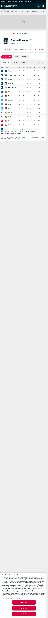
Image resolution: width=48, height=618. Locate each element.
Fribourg (11, 79)
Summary (6, 49)
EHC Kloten (12, 87)
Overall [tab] (6, 63)
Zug (9, 71)
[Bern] (6, 108)
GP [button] (20, 67)
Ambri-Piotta (12, 75)
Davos (10, 112)
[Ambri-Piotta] (6, 75)
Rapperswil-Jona (12, 96)
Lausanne (11, 121)
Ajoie (10, 117)
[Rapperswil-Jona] (6, 96)
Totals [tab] (25, 57)
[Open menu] (43, 6)
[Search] (39, 6)
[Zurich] (6, 125)
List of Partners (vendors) (11, 598)
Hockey (7, 33)
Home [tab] (15, 63)
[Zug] (6, 71)
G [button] (39, 67)
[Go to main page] (11, 6)
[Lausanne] (6, 121)
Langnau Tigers (12, 92)
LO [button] (31, 67)
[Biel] (6, 104)
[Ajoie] (6, 117)
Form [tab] (16, 57)
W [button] (23, 67)
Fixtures (32, 49)
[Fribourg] (6, 79)
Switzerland (21, 33)
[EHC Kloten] (6, 87)
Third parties (38, 588)
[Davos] (6, 112)
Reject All (24, 608)
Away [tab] (23, 63)
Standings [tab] (7, 57)
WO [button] (27, 67)
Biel (9, 104)
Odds (15, 49)
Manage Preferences (24, 614)
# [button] (1, 67)
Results (23, 49)
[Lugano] (6, 83)
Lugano (10, 83)
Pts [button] (44, 67)
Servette (11, 100)
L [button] (34, 67)
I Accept (24, 602)
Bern (9, 108)
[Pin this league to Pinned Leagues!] (31, 40)
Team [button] (6, 67)
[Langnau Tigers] (6, 92)
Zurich (10, 125)
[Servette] (6, 100)
